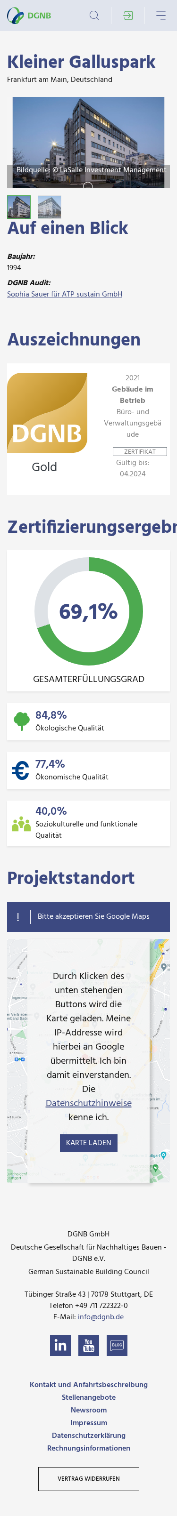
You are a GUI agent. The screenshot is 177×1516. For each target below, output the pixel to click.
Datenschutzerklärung (89, 1436)
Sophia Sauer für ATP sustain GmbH (64, 295)
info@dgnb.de (101, 1317)
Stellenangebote (89, 1398)
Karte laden (88, 1143)
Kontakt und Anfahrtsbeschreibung (89, 1385)
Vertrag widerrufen (89, 1479)
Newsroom (89, 1410)
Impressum (88, 1423)
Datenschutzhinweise (89, 1103)
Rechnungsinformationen (88, 1449)
